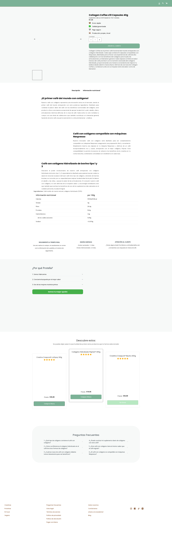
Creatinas (7, 505)
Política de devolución (53, 519)
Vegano (7, 515)
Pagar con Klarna (52, 522)
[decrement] (91, 40)
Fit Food (7, 512)
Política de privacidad (53, 515)
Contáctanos (92, 508)
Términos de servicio (53, 512)
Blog (89, 515)
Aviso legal (50, 508)
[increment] (99, 40)
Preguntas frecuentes (53, 505)
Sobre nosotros (93, 505)
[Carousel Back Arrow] (35, 39)
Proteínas (7, 508)
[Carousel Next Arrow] (81, 39)
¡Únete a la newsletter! (95, 512)
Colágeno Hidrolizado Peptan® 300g (86, 352)
